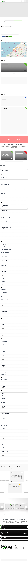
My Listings (22, 548)
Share (6, 36)
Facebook (3, 36)
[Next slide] (26, 507)
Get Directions (24, 43)
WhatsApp (10, 36)
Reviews (10, 26)
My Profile (22, 547)
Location (6, 26)
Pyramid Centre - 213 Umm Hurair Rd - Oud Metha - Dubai (13, 22)
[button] (2, 49)
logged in (6, 81)
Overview (2, 26)
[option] (21, 9)
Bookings (16, 549)
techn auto (3, 98)
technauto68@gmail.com (6, 102)
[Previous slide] (2, 507)
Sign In (23, 1)
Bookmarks (16, 548)
